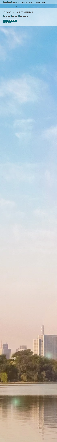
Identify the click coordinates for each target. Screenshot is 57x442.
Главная (17, 2)
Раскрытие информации (41, 2)
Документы (18, 6)
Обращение (26, 6)
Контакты (34, 6)
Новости (31, 2)
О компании (24, 2)
